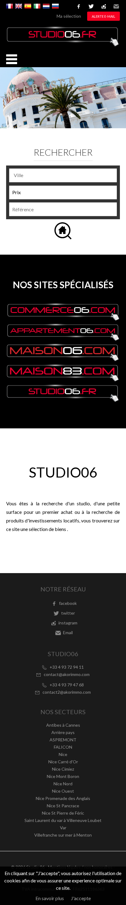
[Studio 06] (63, 45)
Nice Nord (63, 783)
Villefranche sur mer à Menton (63, 835)
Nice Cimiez (63, 769)
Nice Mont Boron (63, 776)
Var (63, 827)
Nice (63, 754)
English (18, 6)
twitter (91, 6)
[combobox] (63, 175)
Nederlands (46, 6)
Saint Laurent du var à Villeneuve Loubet (63, 820)
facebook (78, 6)
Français (9, 6)
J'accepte (81, 898)
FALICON (63, 747)
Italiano (37, 6)
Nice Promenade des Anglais (63, 798)
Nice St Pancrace (63, 805)
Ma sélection (69, 16)
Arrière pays (63, 732)
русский (55, 6)
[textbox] (64, 175)
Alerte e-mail (103, 16)
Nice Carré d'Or (63, 761)
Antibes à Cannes (63, 725)
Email (116, 6)
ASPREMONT (63, 739)
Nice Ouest (63, 791)
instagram (104, 6)
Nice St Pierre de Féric (63, 813)
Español (27, 6)
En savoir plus (49, 898)
